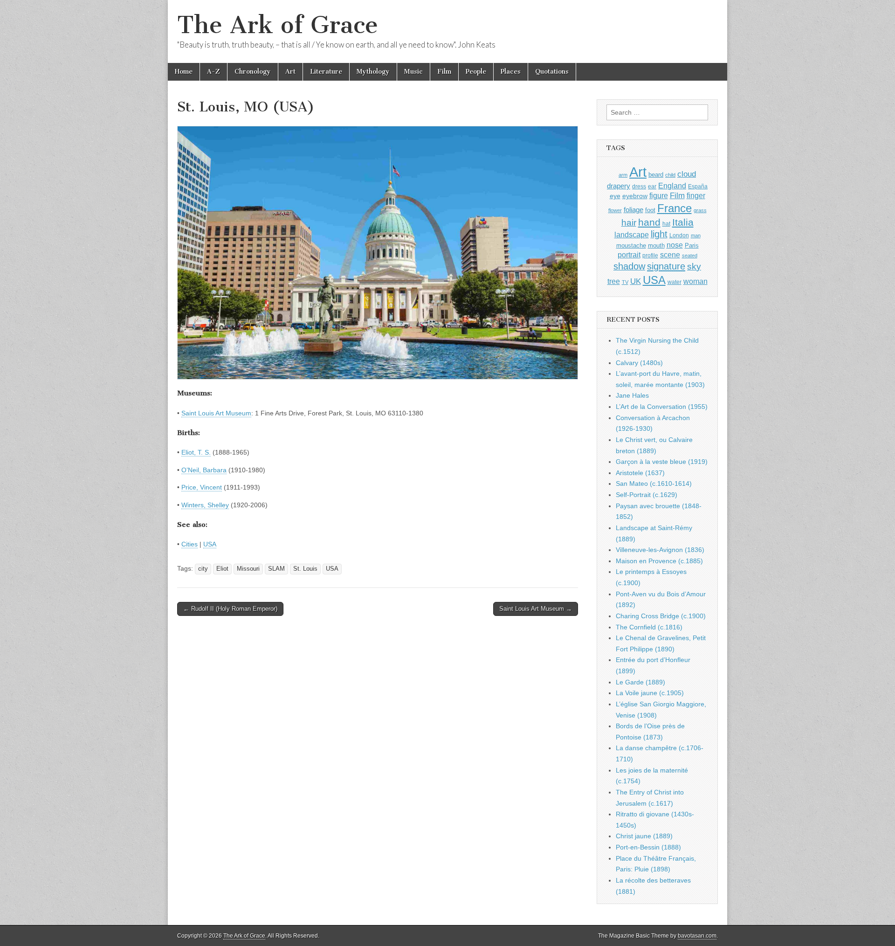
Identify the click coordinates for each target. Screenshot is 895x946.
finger (696, 195)
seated (689, 255)
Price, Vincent (201, 487)
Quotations (552, 72)
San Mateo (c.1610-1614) (654, 483)
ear (652, 186)
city (203, 569)
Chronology (252, 72)
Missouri (248, 569)
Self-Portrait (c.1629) (646, 494)
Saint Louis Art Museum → (535, 608)
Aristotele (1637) (640, 472)
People (476, 72)
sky (694, 266)
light (659, 234)
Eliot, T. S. (196, 452)
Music (413, 72)
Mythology (373, 72)
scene (670, 255)
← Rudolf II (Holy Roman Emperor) (230, 608)
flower (615, 210)
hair (628, 223)
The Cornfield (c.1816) (649, 627)
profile (650, 255)
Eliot (222, 569)
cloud (686, 174)
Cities (189, 544)
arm (623, 175)
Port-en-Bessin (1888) (648, 847)
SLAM (276, 569)
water (675, 282)
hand (649, 222)
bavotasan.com (697, 935)
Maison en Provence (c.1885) (659, 561)
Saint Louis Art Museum (216, 413)
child (670, 175)
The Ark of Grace (277, 25)
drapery (618, 186)
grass (700, 210)
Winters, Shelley (205, 505)
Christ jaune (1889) (644, 836)
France (674, 208)
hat (666, 224)
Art (290, 72)
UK (635, 281)
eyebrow (634, 196)
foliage (633, 210)
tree (613, 281)
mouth (656, 245)
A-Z (213, 72)
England (672, 185)
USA (209, 544)
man (696, 235)
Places (511, 72)
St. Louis (305, 569)
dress (639, 186)
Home (184, 72)
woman (695, 281)
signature (666, 266)
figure (658, 196)
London (679, 235)
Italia (683, 222)
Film (444, 72)
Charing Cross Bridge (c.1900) (661, 616)
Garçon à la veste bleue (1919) (662, 461)
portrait (629, 254)
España (698, 186)
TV (625, 282)
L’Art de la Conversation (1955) (662, 406)
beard (655, 174)
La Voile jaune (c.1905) (650, 693)
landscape (631, 234)
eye (615, 196)
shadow (629, 266)
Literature (326, 72)
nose (675, 245)
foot (650, 210)
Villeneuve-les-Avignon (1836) (660, 549)
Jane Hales (632, 395)
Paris (692, 245)
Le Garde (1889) (640, 682)
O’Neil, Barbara (204, 470)
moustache (631, 245)
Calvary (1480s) (639, 362)
